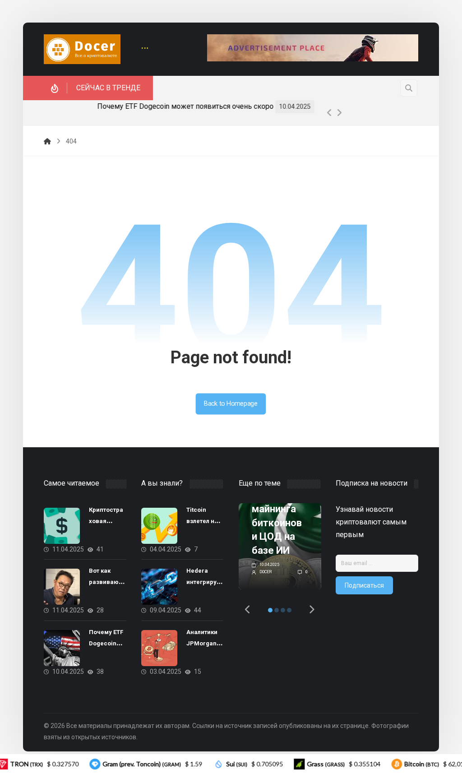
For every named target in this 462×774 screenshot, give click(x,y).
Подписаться (364, 585)
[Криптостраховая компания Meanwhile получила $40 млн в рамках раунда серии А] (62, 526)
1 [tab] (270, 610)
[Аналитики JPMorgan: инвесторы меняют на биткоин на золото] (159, 648)
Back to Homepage (231, 404)
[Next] (339, 113)
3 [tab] (283, 610)
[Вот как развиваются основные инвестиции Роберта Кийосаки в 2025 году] (62, 587)
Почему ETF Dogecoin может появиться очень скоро (150, 106)
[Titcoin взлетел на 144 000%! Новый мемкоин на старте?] (159, 526)
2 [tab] (276, 610)
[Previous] (329, 113)
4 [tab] (289, 610)
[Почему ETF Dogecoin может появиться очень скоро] (62, 648)
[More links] (145, 49)
